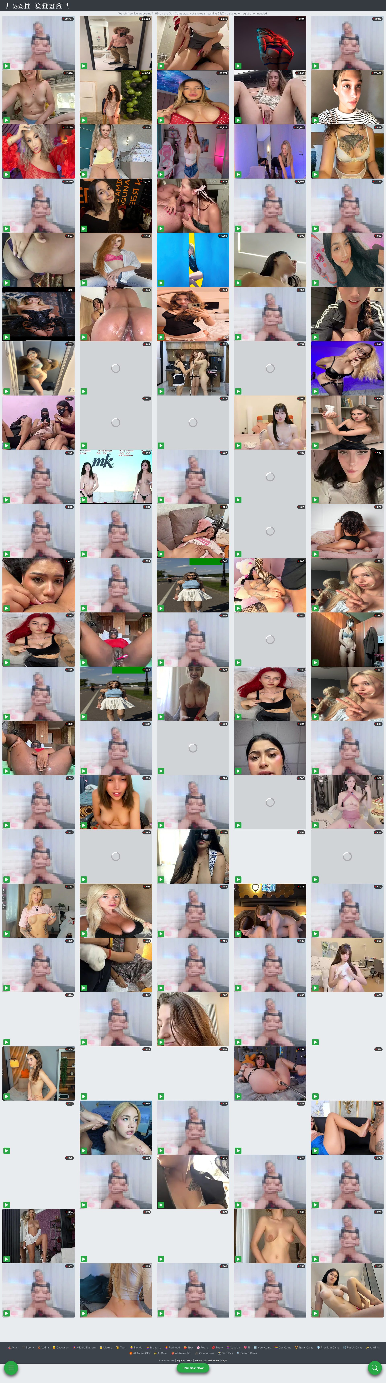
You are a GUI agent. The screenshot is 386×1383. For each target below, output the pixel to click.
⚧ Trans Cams (304, 1347)
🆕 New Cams (262, 1347)
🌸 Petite (202, 1347)
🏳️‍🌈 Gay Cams (283, 1347)
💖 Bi (247, 1347)
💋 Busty (217, 1347)
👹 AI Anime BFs (181, 1353)
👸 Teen (121, 1347)
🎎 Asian (12, 1347)
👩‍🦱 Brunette (153, 1347)
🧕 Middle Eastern (84, 1347)
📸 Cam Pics (225, 1353)
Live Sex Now (193, 1368)
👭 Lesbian (233, 1347)
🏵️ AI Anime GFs (139, 1353)
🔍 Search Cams (247, 1353)
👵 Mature (105, 1347)
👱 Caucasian (60, 1347)
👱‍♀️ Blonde (136, 1347)
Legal (224, 1360)
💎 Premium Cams (328, 1347)
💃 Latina (43, 1347)
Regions (181, 1360)
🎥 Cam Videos (204, 1353)
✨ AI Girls (372, 1347)
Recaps (198, 1360)
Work (190, 1360)
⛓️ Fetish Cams (352, 1347)
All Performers (211, 1360)
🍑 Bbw (188, 1347)
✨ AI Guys (160, 1353)
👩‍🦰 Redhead (172, 1347)
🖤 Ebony (28, 1347)
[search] (375, 1368)
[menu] (11, 1368)
